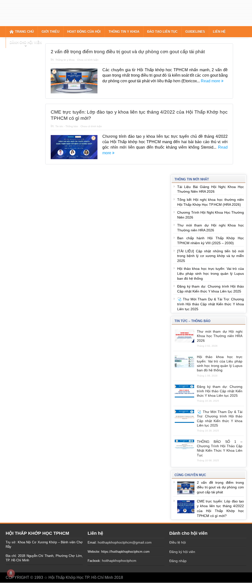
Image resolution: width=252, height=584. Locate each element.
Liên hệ (219, 32)
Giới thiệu (50, 32)
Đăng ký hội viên (182, 552)
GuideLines (195, 32)
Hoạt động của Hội (84, 32)
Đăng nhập (178, 561)
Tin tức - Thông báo (66, 126)
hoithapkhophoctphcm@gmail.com (125, 542)
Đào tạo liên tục (162, 32)
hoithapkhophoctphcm (119, 561)
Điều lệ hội (177, 542)
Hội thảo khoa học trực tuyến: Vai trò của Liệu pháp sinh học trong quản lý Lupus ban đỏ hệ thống (210, 273)
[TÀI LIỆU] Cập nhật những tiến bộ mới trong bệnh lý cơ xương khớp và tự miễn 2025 (210, 256)
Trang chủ (24, 32)
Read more (211, 81)
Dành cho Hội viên (26, 42)
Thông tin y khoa (124, 32)
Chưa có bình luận (87, 59)
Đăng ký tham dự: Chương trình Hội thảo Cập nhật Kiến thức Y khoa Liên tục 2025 (219, 391)
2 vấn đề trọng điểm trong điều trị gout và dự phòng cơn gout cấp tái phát (128, 51)
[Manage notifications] (11, 573)
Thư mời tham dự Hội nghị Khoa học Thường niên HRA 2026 (219, 335)
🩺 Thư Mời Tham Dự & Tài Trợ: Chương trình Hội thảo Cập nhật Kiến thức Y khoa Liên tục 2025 (210, 304)
